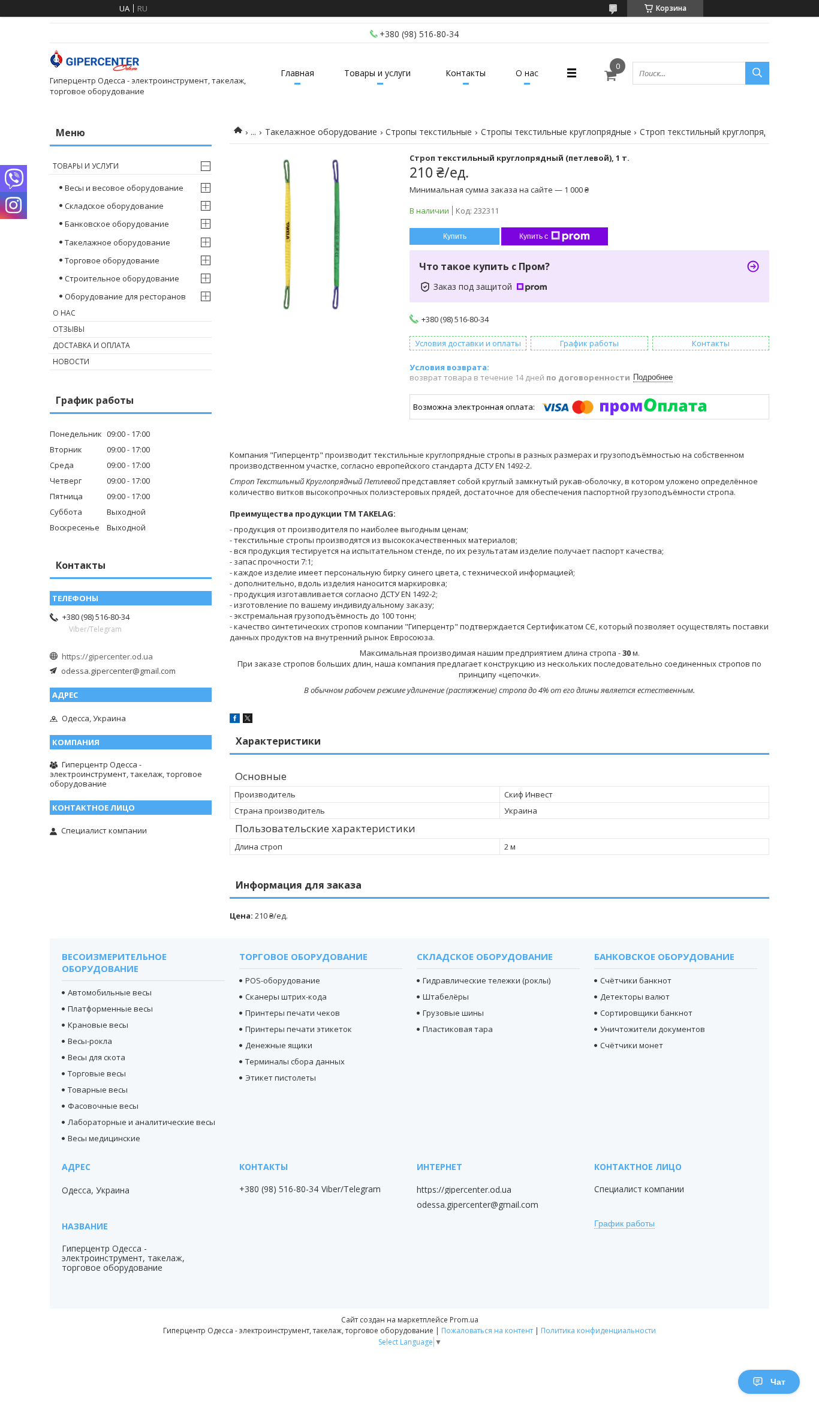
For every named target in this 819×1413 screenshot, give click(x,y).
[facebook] (235, 720)
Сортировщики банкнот (646, 1012)
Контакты (465, 73)
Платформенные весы (110, 1008)
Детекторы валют (635, 996)
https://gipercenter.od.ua (107, 656)
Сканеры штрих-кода (286, 996)
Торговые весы (97, 1073)
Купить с (533, 236)
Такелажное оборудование (321, 131)
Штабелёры (446, 996)
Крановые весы (98, 1024)
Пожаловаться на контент (487, 1330)
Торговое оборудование (112, 260)
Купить (454, 236)
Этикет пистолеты (280, 1077)
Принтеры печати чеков (292, 1012)
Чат (777, 1382)
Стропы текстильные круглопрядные (556, 131)
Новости (71, 361)
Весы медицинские (104, 1138)
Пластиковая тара (458, 1029)
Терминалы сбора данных (295, 1061)
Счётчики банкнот (636, 980)
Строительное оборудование (122, 278)
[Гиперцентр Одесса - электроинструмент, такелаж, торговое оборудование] (95, 62)
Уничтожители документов (652, 1029)
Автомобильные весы (110, 992)
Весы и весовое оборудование (124, 187)
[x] (247, 720)
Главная (297, 73)
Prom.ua (464, 1320)
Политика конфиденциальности (598, 1330)
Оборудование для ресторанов (125, 296)
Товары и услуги (377, 73)
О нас (527, 73)
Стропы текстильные (429, 131)
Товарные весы (98, 1089)
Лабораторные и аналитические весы (141, 1122)
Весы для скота (96, 1057)
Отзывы (69, 329)
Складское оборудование (114, 205)
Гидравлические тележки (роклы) (486, 980)
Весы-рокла (90, 1041)
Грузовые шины (453, 1012)
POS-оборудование (282, 980)
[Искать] (757, 73)
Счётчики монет (631, 1045)
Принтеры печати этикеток (298, 1029)
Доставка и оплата (91, 345)
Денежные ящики (278, 1045)
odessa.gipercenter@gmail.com (118, 671)
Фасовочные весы (103, 1105)
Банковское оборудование (117, 223)
